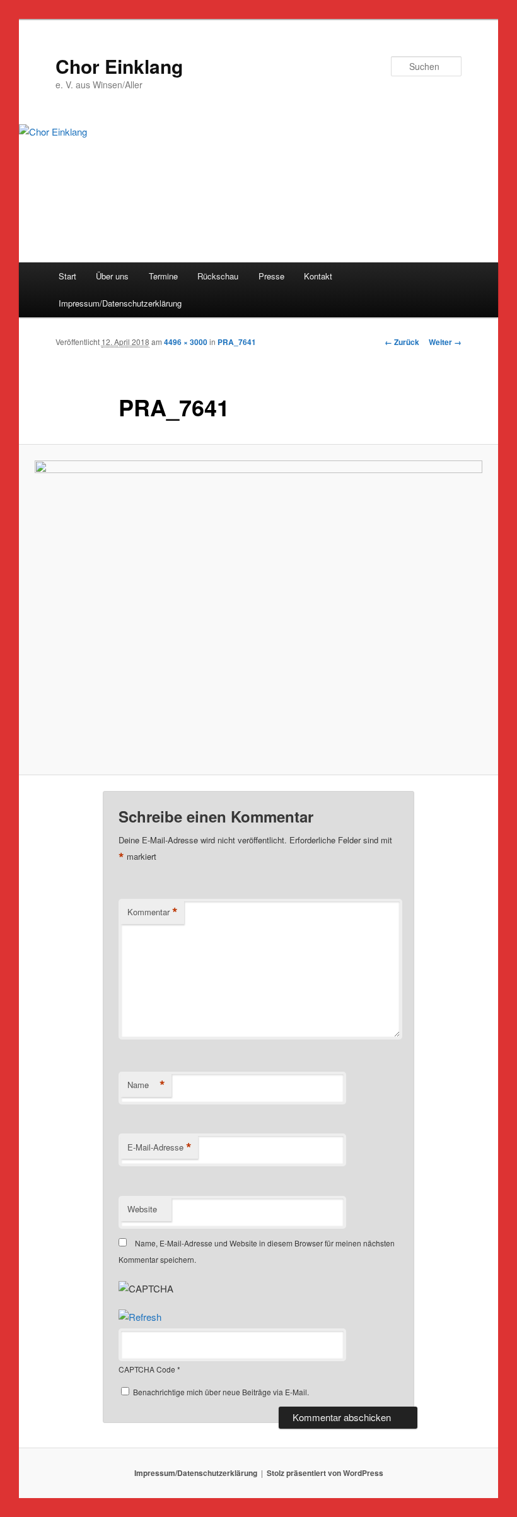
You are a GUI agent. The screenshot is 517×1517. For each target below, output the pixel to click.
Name (146, 1085)
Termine (163, 276)
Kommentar (152, 912)
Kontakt (318, 276)
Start (67, 276)
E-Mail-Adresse (159, 1147)
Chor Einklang (119, 65)
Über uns (112, 276)
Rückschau (217, 276)
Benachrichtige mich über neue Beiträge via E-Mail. (221, 1391)
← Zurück (402, 342)
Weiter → (445, 342)
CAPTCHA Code (147, 1369)
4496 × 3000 (185, 342)
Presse (271, 276)
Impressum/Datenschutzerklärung (120, 303)
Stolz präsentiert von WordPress (325, 1473)
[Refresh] (140, 1316)
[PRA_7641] (258, 609)
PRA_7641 (237, 342)
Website (142, 1209)
